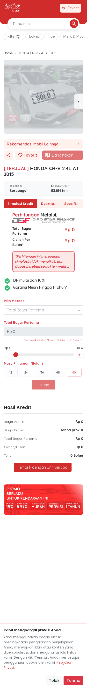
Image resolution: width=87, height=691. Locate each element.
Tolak (54, 680)
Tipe (51, 36)
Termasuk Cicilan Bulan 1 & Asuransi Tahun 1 (52, 340)
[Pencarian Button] (74, 23)
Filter (11, 36)
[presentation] (78, 101)
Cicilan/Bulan (14, 447)
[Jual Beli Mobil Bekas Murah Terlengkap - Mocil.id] (12, 7)
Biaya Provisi (14, 430)
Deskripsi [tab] (49, 204)
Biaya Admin (14, 421)
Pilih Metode (14, 301)
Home (8, 53)
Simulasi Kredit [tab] (20, 204)
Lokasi (34, 36)
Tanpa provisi (71, 430)
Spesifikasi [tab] (73, 204)
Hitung (43, 384)
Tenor (8, 455)
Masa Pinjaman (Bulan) (23, 363)
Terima (73, 680)
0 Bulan (76, 455)
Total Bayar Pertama (21, 322)
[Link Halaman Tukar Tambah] (54, 8)
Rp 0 (79, 421)
